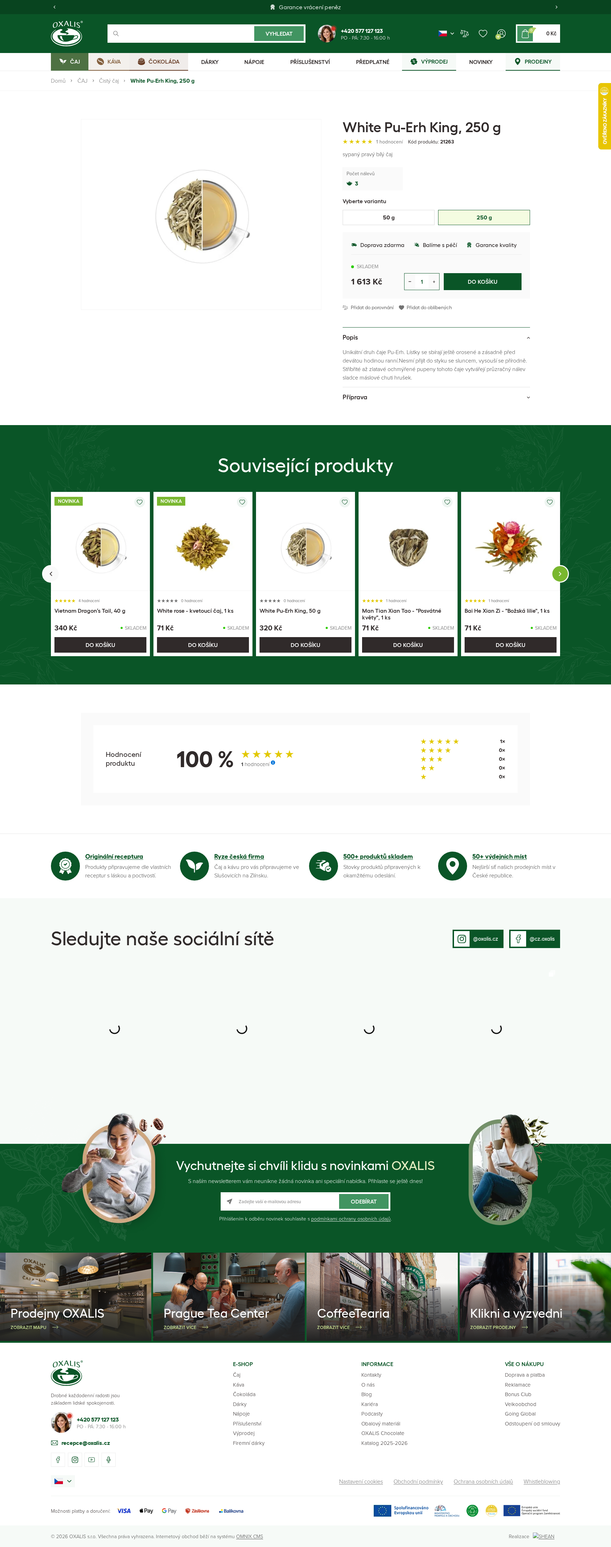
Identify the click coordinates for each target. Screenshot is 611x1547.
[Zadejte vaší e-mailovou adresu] (305, 1201)
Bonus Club (518, 1394)
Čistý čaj (109, 80)
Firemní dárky (248, 1443)
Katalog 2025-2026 (384, 1443)
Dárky (239, 1404)
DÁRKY (210, 62)
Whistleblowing (542, 1481)
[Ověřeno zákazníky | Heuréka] (491, 1511)
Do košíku (482, 281)
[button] (54, 7)
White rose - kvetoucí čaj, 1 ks (195, 610)
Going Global (520, 1413)
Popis (350, 337)
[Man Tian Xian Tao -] (408, 541)
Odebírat (364, 1201)
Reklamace (518, 1384)
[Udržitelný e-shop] (472, 1511)
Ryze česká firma (239, 856)
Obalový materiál (380, 1423)
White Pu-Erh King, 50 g (290, 610)
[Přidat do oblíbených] (139, 502)
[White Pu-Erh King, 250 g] (201, 214)
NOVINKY (481, 62)
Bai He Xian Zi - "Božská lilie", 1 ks (507, 610)
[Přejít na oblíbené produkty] (483, 33)
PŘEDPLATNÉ (372, 62)
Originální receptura (114, 856)
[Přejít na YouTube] (92, 1460)
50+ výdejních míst (499, 856)
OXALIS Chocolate (383, 1433)
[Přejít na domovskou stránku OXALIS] (67, 33)
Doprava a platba (525, 1374)
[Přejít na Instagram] (75, 1460)
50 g (389, 217)
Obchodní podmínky (418, 1481)
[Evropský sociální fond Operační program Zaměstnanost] (531, 1511)
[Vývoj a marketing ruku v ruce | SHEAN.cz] (546, 1536)
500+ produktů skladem (378, 856)
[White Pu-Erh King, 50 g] (305, 541)
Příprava (355, 397)
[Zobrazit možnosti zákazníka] (501, 33)
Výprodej (244, 1433)
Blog (366, 1394)
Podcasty (372, 1413)
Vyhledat (279, 33)
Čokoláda (244, 1394)
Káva (238, 1384)
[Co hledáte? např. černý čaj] (206, 33)
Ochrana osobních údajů (483, 1481)
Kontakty (371, 1374)
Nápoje (241, 1413)
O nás (368, 1384)
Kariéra (369, 1404)
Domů (58, 80)
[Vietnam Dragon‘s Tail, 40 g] (100, 541)
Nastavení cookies (361, 1481)
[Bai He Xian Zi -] (510, 541)
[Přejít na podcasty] (108, 1460)
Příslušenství (247, 1423)
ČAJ (82, 80)
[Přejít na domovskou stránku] (67, 1373)
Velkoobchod (520, 1404)
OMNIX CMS (249, 1536)
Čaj (236, 1374)
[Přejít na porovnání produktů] (464, 33)
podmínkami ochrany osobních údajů (351, 1218)
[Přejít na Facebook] (58, 1460)
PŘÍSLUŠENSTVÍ (310, 62)
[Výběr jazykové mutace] (446, 33)
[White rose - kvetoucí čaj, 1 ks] (202, 541)
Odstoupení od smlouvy (532, 1423)
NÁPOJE (254, 62)
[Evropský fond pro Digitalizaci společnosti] (416, 1511)
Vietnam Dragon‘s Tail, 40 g (90, 610)
